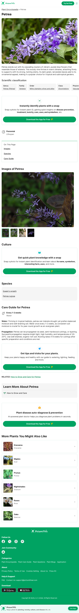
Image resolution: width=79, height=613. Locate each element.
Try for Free (68, 3)
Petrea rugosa (9, 296)
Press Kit (52, 571)
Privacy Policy (7, 571)
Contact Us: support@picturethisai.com (21, 580)
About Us (44, 571)
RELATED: (21, 377)
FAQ (3, 580)
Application (61, 562)
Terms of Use (19, 571)
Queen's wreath (10, 291)
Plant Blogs (51, 562)
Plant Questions (39, 562)
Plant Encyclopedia (10, 9)
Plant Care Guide (24, 562)
